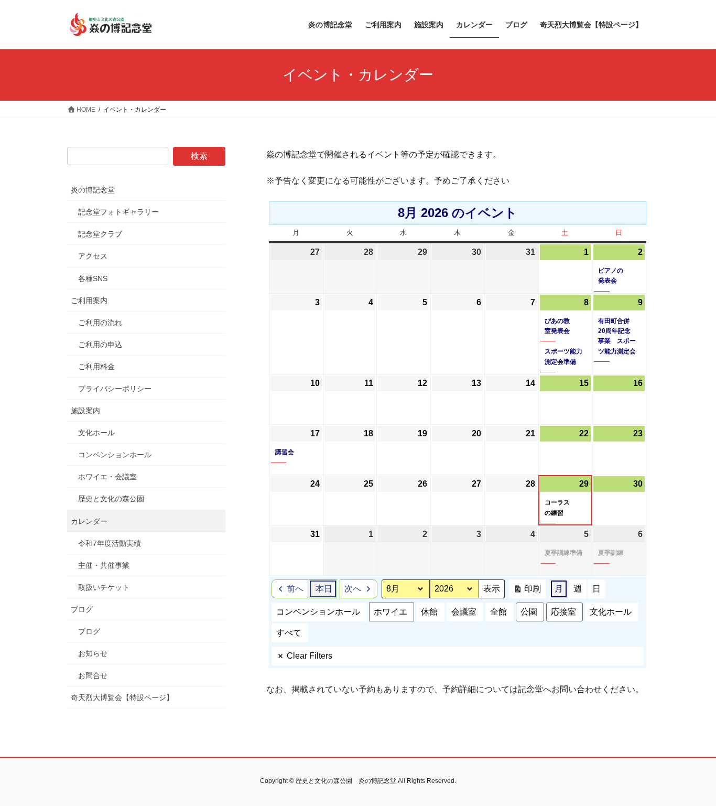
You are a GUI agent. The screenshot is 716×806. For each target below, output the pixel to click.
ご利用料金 (96, 366)
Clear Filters (309, 655)
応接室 (563, 611)
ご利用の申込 (100, 344)
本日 (324, 588)
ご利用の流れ (100, 322)
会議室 (463, 611)
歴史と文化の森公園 (111, 499)
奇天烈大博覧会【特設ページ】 (122, 697)
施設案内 (85, 410)
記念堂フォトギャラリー (118, 212)
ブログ (82, 609)
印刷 (527, 591)
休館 (429, 611)
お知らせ (92, 653)
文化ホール (611, 611)
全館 (498, 611)
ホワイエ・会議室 (107, 476)
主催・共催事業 (103, 565)
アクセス (92, 256)
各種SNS (92, 278)
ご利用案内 (89, 300)
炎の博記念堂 (93, 190)
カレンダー (89, 521)
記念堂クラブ (100, 234)
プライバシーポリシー (114, 388)
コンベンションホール (318, 611)
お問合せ (92, 675)
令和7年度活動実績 (109, 543)
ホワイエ (390, 611)
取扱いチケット (103, 587)
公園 (528, 611)
